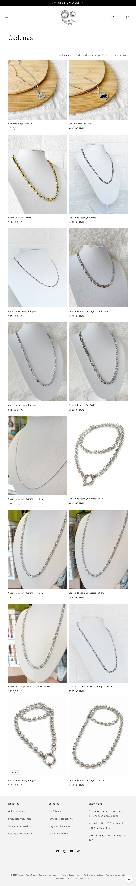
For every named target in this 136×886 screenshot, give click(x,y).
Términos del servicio (19, 826)
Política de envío (57, 878)
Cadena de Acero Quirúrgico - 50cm (86, 499)
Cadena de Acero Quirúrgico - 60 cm (86, 780)
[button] (7, 17)
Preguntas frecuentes (19, 818)
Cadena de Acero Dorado (20, 217)
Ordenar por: (65, 55)
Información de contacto (78, 878)
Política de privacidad (93, 875)
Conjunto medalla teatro (20, 123)
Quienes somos (16, 811)
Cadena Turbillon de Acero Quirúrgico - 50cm (91, 686)
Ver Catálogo (55, 811)
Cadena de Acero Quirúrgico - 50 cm (86, 593)
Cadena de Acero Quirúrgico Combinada (88, 311)
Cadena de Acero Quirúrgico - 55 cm (25, 593)
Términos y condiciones (61, 818)
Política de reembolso (20, 833)
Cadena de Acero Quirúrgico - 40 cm (25, 499)
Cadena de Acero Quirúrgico (82, 217)
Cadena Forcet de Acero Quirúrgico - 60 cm (29, 686)
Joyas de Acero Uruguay (28, 875)
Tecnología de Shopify (48, 875)
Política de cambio (58, 833)
